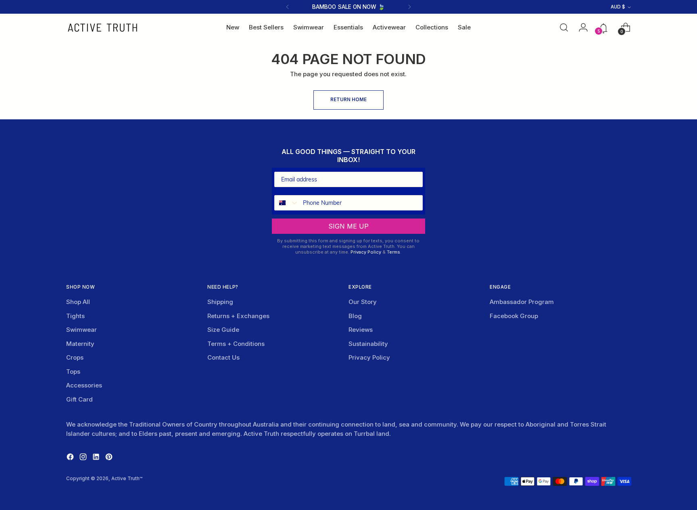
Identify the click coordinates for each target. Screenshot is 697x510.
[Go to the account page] (581, 27)
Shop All (78, 302)
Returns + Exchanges (238, 316)
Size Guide (223, 329)
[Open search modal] (564, 27)
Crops (74, 357)
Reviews (360, 329)
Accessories (84, 385)
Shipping (220, 302)
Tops (73, 371)
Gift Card (79, 399)
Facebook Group (514, 316)
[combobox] (287, 203)
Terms (393, 252)
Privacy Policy (366, 252)
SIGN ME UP (348, 226)
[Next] (409, 7)
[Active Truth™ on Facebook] (71, 458)
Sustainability (368, 344)
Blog (355, 316)
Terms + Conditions (236, 344)
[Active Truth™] (102, 27)
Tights (75, 316)
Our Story (362, 302)
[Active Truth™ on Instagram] (84, 458)
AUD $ (618, 7)
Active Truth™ (126, 478)
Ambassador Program (522, 302)
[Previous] (287, 7)
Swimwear (81, 329)
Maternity (80, 344)
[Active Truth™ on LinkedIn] (97, 458)
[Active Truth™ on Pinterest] (110, 458)
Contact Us (223, 357)
